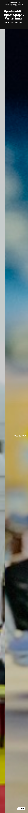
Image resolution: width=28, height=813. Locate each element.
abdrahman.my (19, 22)
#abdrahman (14, 2)
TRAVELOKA (14, 435)
